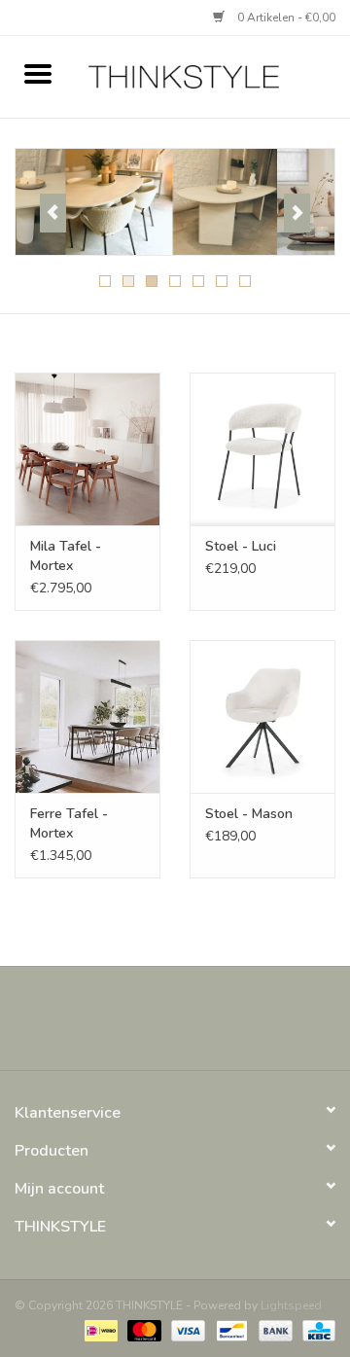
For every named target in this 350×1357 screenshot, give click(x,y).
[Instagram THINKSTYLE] (227, 1025)
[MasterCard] (142, 1330)
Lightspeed (291, 1305)
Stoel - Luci (240, 546)
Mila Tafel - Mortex (65, 556)
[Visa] (186, 1330)
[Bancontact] (229, 1330)
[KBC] (315, 1330)
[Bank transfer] (274, 1330)
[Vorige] (53, 213)
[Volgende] (297, 213)
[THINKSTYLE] (213, 75)
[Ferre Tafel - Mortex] (87, 716)
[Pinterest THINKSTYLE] (192, 1025)
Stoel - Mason (249, 813)
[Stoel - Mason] (262, 716)
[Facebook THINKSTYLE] (122, 1025)
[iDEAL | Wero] (99, 1330)
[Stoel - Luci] (262, 449)
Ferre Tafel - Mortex (69, 823)
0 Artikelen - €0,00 (284, 17)
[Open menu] (38, 73)
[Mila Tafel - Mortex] (87, 449)
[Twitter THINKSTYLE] (157, 1025)
